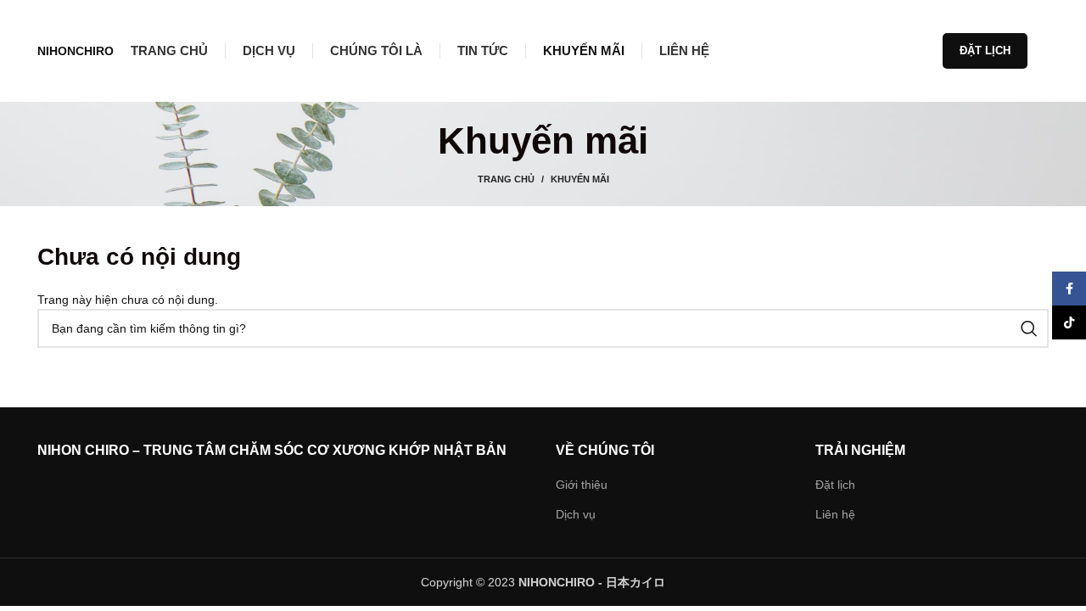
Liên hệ (835, 514)
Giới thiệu (581, 484)
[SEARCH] (1029, 328)
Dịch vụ (576, 514)
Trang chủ (506, 179)
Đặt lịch (985, 50)
